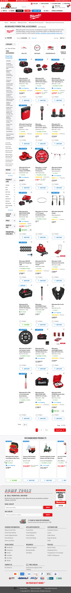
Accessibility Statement (51, 588)
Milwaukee (13, 22)
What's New (37, 11)
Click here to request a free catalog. (34, 568)
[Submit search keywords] (43, 7)
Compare (24, 96)
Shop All (4, 11)
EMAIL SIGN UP (9, 504)
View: (19, 424)
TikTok (8, 560)
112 (46, 430)
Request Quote (51, 538)
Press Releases (9, 538)
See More (10, 175)
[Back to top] (15, 588)
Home (6, 22)
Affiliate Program (31, 547)
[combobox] (33, 7)
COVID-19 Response (53, 555)
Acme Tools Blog (31, 538)
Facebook (9, 547)
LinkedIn (9, 555)
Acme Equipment (31, 532)
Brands (12, 11)
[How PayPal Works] (42, 574)
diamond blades (51, 33)
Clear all (34, 38)
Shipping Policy (52, 550)
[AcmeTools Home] (8, 6)
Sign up (48, 507)
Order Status (51, 535)
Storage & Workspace (57, 11)
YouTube (9, 558)
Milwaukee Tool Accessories (36, 22)
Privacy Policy (23, 588)
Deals (28, 11)
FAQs (48, 540)
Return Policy (51, 547)
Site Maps (29, 553)
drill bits (38, 33)
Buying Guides (30, 550)
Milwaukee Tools (22, 22)
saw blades (43, 33)
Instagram (9, 550)
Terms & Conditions (36, 588)
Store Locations (9, 540)
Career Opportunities (11, 535)
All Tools (46, 11)
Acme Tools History (10, 532)
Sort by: (56, 38)
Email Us (9, 567)
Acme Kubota (30, 535)
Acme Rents (29, 530)
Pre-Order (26, 325)
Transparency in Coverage (55, 553)
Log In (49, 532)
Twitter (8, 553)
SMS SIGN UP (9, 511)
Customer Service (52, 530)
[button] (58, 7)
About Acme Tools (10, 530)
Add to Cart (27, 100)
